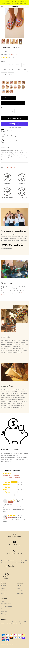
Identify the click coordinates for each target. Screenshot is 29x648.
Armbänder (20, 591)
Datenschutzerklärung (6, 604)
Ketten (18, 588)
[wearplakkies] (14, 6)
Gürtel (3, 588)
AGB (2, 601)
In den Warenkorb (14, 118)
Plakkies (4, 644)
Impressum (4, 611)
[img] (12, 500)
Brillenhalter (20, 593)
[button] (5, 58)
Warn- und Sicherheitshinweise (13, 103)
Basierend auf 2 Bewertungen (11, 475)
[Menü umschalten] (2, 6)
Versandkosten (14, 54)
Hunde (3, 593)
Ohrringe (19, 585)
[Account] (23, 6)
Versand (3, 609)
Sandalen (3, 585)
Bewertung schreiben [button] (14, 477)
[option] (14, 23)
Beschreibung (5, 147)
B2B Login (4, 614)
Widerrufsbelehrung (6, 606)
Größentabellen (8, 98)
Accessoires (4, 591)
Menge (3, 108)
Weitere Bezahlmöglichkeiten (14, 127)
